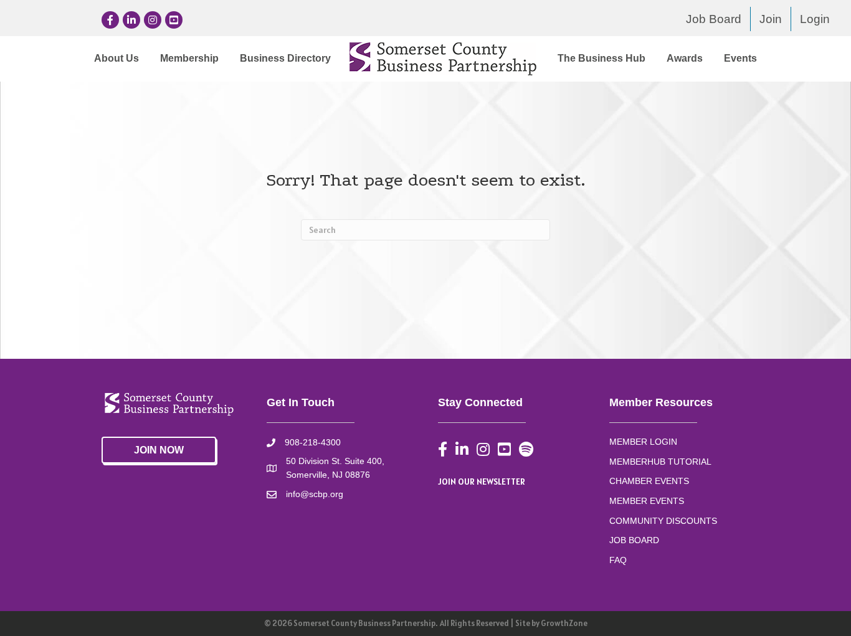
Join (770, 19)
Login (815, 19)
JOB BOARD (634, 540)
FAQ (618, 560)
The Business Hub (601, 58)
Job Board (713, 19)
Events (740, 58)
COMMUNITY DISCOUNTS (663, 521)
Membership (189, 58)
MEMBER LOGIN (643, 442)
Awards (685, 58)
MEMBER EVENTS (646, 501)
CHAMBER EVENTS (649, 481)
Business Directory (285, 58)
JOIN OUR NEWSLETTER (481, 481)
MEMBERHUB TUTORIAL (660, 462)
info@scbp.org (314, 494)
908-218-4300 (313, 442)
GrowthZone (564, 623)
